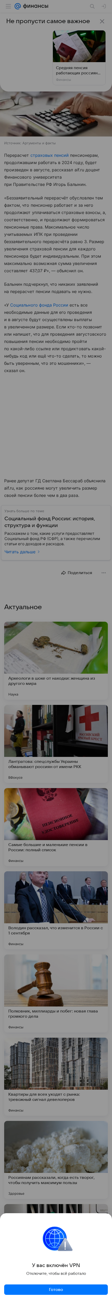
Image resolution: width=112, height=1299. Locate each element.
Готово (56, 1289)
